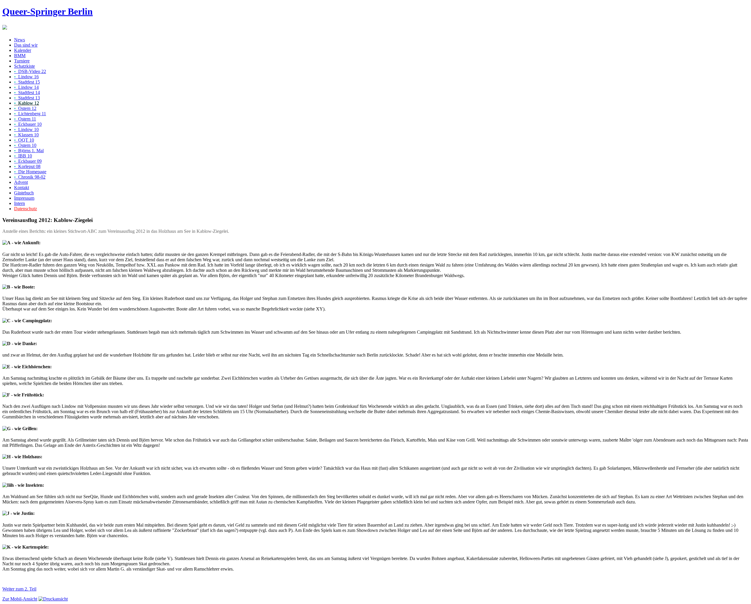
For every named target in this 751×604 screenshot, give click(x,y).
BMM (20, 55)
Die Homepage (30, 171)
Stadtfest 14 (27, 92)
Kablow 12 (26, 103)
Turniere (22, 60)
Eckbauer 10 (28, 124)
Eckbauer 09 (28, 161)
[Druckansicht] (53, 598)
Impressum (24, 198)
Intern (19, 203)
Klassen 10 (26, 134)
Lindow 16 (26, 76)
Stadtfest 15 (27, 81)
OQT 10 (24, 140)
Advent (21, 182)
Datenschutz (25, 208)
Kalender (22, 50)
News (19, 39)
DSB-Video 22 (30, 71)
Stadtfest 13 (27, 97)
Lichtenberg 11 (30, 113)
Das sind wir (26, 45)
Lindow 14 (26, 87)
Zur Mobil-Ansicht (19, 598)
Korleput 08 (27, 166)
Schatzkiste (24, 66)
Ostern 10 (25, 145)
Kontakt (21, 187)
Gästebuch (24, 192)
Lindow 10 (26, 129)
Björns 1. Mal (29, 150)
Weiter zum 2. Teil (19, 588)
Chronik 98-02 (29, 176)
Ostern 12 (25, 108)
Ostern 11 (25, 118)
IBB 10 (23, 155)
